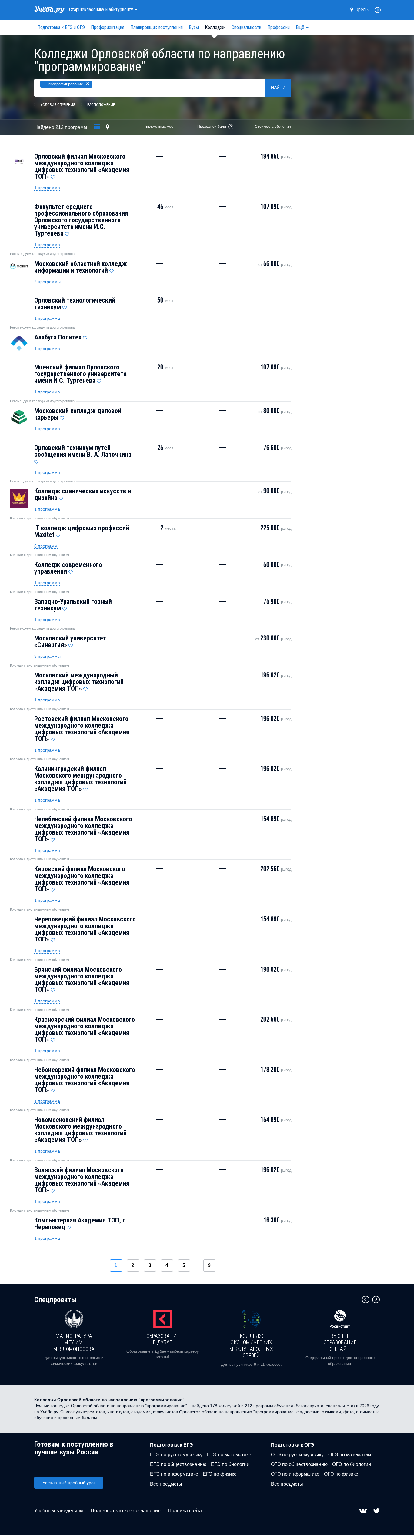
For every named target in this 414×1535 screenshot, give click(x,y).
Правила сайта (185, 1510)
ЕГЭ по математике (229, 1454)
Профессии (278, 27)
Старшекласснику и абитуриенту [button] (101, 9)
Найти (278, 87)
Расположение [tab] (101, 104)
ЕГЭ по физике (220, 1474)
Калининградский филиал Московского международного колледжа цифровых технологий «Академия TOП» (80, 778)
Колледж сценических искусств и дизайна (82, 494)
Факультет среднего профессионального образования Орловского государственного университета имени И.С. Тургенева (81, 220)
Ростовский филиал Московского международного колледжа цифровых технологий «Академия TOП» (81, 729)
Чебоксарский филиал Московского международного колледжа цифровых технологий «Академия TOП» (84, 1079)
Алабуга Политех (58, 337)
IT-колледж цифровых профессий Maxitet (81, 531)
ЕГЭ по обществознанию (178, 1464)
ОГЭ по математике (350, 1454)
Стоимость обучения (273, 126)
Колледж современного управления (68, 568)
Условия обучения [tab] (57, 104)
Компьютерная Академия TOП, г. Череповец (80, 1223)
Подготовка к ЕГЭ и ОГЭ (61, 27)
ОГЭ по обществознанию (299, 1464)
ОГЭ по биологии (351, 1464)
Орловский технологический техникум (74, 303)
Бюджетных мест (160, 126)
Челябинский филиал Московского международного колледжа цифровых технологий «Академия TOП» (83, 829)
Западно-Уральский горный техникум (73, 605)
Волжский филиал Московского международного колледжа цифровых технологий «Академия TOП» (81, 1180)
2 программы (47, 281)
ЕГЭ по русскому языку (176, 1454)
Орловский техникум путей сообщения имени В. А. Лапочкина (82, 451)
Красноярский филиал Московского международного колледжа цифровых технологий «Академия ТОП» (84, 1029)
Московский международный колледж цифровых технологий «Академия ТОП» (79, 681)
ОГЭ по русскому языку (297, 1454)
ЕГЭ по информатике (174, 1474)
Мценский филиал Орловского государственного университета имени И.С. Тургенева (80, 373)
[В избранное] (53, 175)
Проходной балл (211, 126)
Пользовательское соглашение (126, 1510)
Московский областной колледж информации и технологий (80, 267)
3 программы (47, 656)
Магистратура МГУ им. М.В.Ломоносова (74, 1342)
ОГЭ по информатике (295, 1474)
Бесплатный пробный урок (68, 1482)
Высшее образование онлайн (340, 1342)
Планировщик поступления (156, 27)
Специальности (246, 27)
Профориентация (107, 27)
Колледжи (215, 27)
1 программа (47, 187)
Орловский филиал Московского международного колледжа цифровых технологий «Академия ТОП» (81, 166)
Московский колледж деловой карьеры (77, 414)
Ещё (300, 27)
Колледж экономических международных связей (251, 1346)
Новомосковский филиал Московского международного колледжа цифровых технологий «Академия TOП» (80, 1129)
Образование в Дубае (162, 1339)
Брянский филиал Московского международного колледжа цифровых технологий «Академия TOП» (81, 979)
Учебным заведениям (58, 1510)
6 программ (46, 546)
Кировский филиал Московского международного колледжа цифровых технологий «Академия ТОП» (81, 879)
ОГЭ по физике (341, 1474)
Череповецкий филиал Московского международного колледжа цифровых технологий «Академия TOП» (85, 929)
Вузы (194, 27)
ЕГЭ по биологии (230, 1464)
